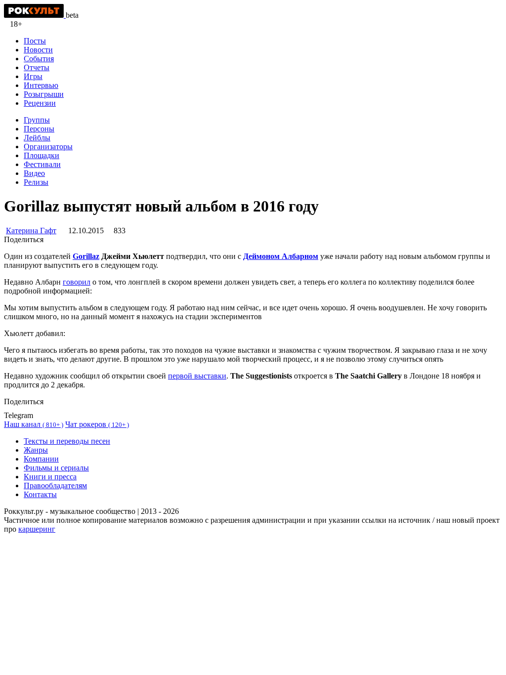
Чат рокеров (97, 424)
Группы (37, 120)
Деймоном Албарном (280, 256)
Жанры (36, 450)
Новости (38, 49)
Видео (34, 173)
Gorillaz (86, 256)
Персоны (39, 129)
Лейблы (37, 137)
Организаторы (48, 146)
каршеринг (36, 529)
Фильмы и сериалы (56, 468)
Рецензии (40, 103)
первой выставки (197, 376)
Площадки (41, 155)
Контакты (40, 494)
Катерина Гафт (31, 230)
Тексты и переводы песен (67, 441)
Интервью (41, 85)
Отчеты (36, 67)
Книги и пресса (50, 476)
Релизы (36, 182)
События (39, 58)
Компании (41, 459)
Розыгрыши (44, 94)
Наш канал (33, 424)
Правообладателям (55, 485)
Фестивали (42, 164)
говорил (76, 282)
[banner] (35, 15)
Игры (33, 76)
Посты (35, 41)
